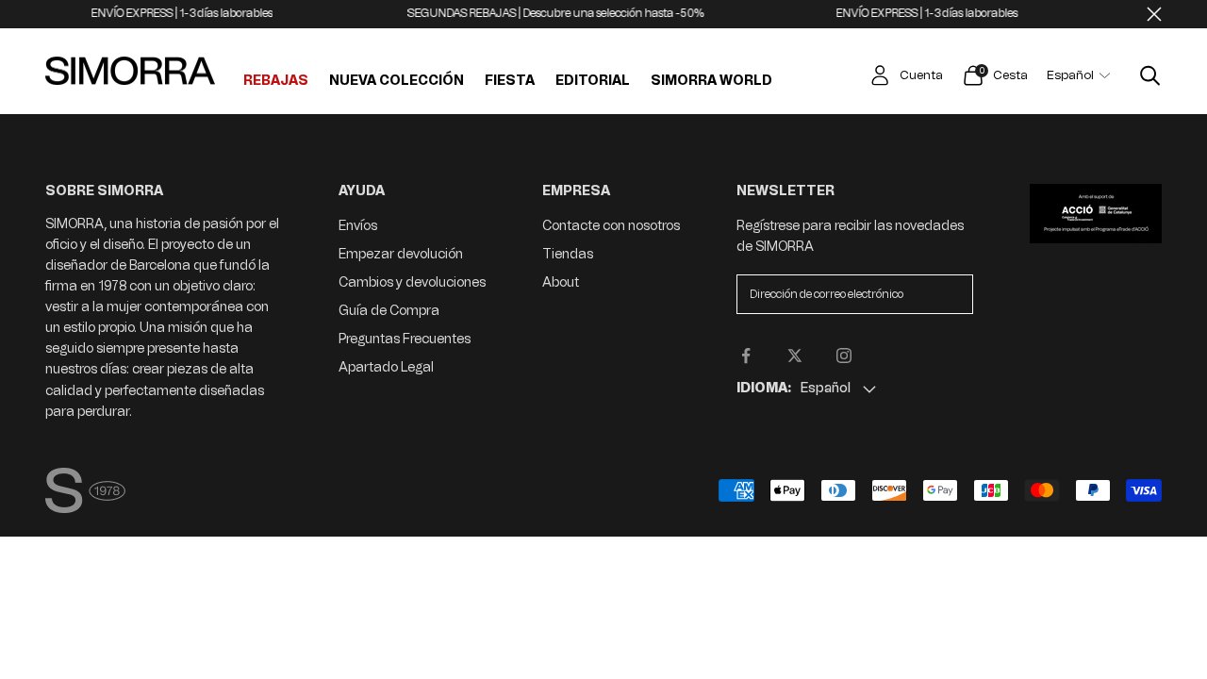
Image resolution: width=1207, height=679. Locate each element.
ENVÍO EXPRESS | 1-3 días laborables (173, 13)
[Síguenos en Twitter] (794, 355)
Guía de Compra (389, 311)
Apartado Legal (386, 367)
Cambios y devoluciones (412, 282)
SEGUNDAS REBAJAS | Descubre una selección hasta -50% (548, 13)
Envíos (358, 226)
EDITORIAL (592, 81)
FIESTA (510, 81)
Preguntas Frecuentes (405, 339)
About (560, 282)
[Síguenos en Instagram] (844, 355)
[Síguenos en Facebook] (745, 355)
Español (1070, 75)
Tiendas (567, 254)
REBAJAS (275, 81)
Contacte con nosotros (611, 226)
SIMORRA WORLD (711, 81)
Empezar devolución (401, 254)
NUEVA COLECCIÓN (396, 81)
